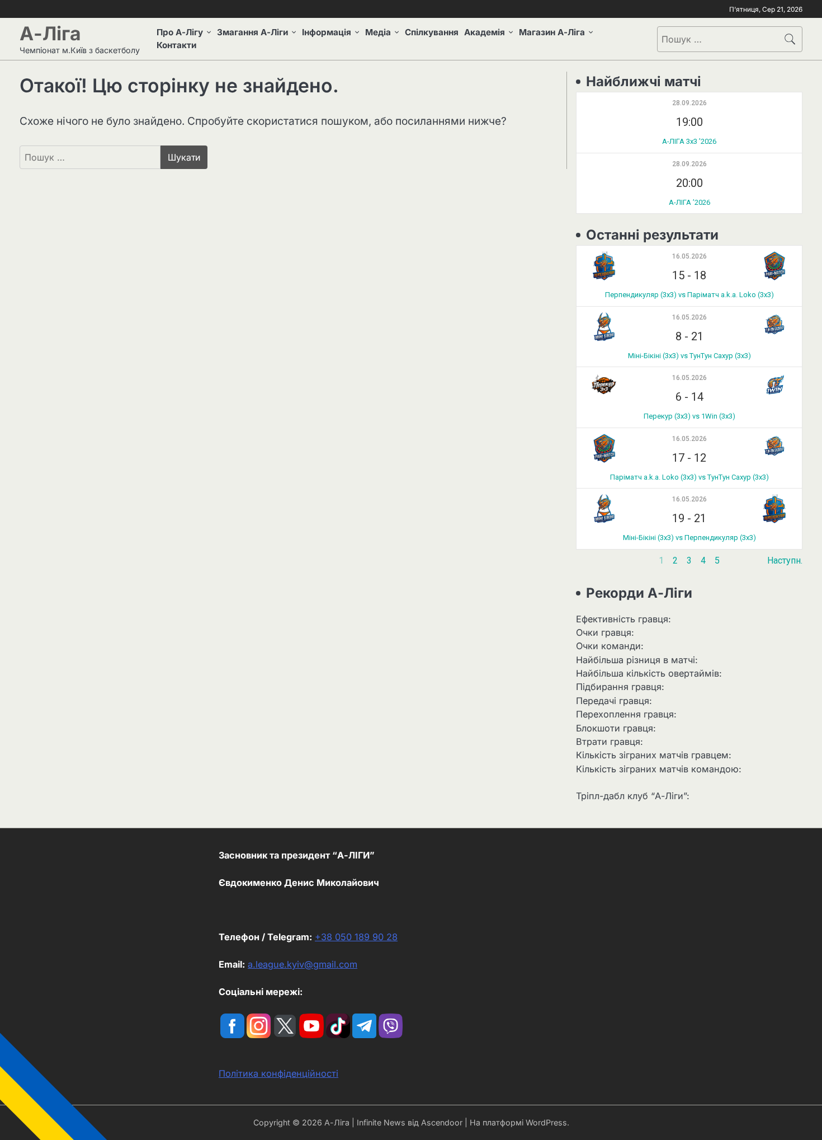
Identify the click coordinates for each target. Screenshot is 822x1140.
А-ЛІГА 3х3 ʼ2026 (689, 141)
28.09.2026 (689, 103)
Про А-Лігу (180, 32)
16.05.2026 (689, 256)
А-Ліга (50, 33)
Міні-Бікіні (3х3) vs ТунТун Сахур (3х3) (689, 355)
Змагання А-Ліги (252, 32)
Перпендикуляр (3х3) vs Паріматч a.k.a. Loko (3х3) (689, 294)
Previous (593, 560)
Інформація (326, 32)
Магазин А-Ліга (552, 32)
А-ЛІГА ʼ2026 (689, 202)
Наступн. (784, 560)
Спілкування (432, 32)
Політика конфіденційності (278, 1073)
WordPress (546, 1122)
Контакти (176, 45)
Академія (484, 32)
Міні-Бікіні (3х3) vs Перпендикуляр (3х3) (689, 537)
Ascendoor (441, 1122)
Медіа (378, 32)
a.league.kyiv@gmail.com (302, 964)
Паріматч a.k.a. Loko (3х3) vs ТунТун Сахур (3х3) (689, 477)
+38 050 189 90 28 (356, 936)
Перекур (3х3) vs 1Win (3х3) (689, 416)
